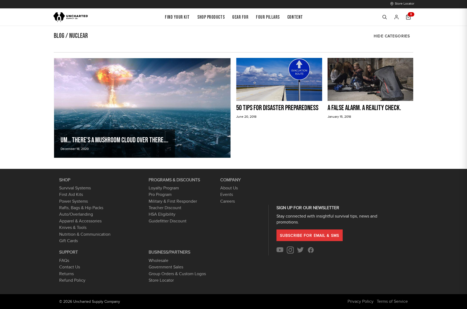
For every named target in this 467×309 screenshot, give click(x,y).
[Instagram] (290, 252)
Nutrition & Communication (85, 234)
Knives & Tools (72, 227)
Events (226, 194)
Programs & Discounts (174, 180)
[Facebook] (310, 252)
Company (230, 180)
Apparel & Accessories (80, 221)
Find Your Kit (177, 17)
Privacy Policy (360, 301)
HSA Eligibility (162, 214)
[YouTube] (279, 252)
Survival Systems (75, 188)
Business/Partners (169, 252)
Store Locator (404, 3)
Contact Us (69, 267)
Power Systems (73, 201)
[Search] (385, 17)
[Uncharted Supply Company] (71, 17)
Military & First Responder (173, 201)
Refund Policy (72, 280)
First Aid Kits (71, 194)
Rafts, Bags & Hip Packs (81, 208)
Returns (66, 274)
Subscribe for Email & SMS (309, 235)
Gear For (240, 17)
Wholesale (158, 260)
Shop (64, 180)
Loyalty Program (164, 188)
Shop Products (211, 17)
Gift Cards (68, 241)
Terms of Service (392, 301)
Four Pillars (267, 17)
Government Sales (166, 267)
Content (295, 17)
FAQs (64, 260)
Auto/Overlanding (76, 214)
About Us (229, 188)
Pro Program (160, 194)
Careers (227, 201)
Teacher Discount (165, 208)
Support (68, 252)
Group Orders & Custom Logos (177, 274)
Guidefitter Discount (167, 221)
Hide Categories (392, 36)
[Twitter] (300, 252)
